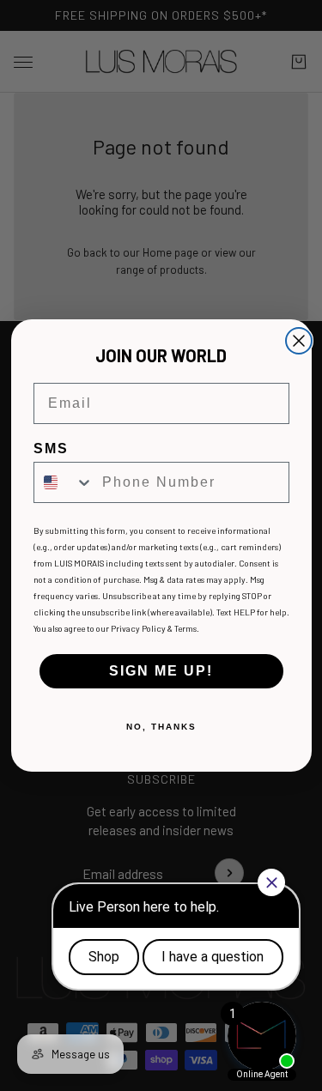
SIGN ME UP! (161, 671)
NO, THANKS (161, 726)
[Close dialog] (299, 341)
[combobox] (64, 482)
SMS (51, 448)
